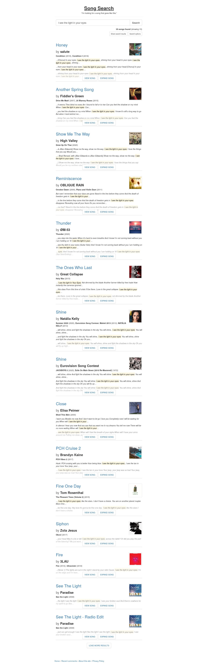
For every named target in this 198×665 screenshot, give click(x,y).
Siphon (62, 524)
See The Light (68, 586)
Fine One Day (68, 486)
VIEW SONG (89, 78)
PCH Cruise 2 (68, 448)
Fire (59, 554)
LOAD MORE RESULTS (99, 645)
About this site (85, 661)
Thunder (63, 223)
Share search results (118, 34)
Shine (61, 312)
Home (57, 661)
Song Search (99, 7)
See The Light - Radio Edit (80, 617)
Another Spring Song (75, 89)
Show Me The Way (73, 134)
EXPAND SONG (107, 78)
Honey (62, 45)
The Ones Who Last (74, 267)
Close (61, 403)
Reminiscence (69, 178)
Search (136, 22)
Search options (135, 34)
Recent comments (69, 661)
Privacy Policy (98, 661)
